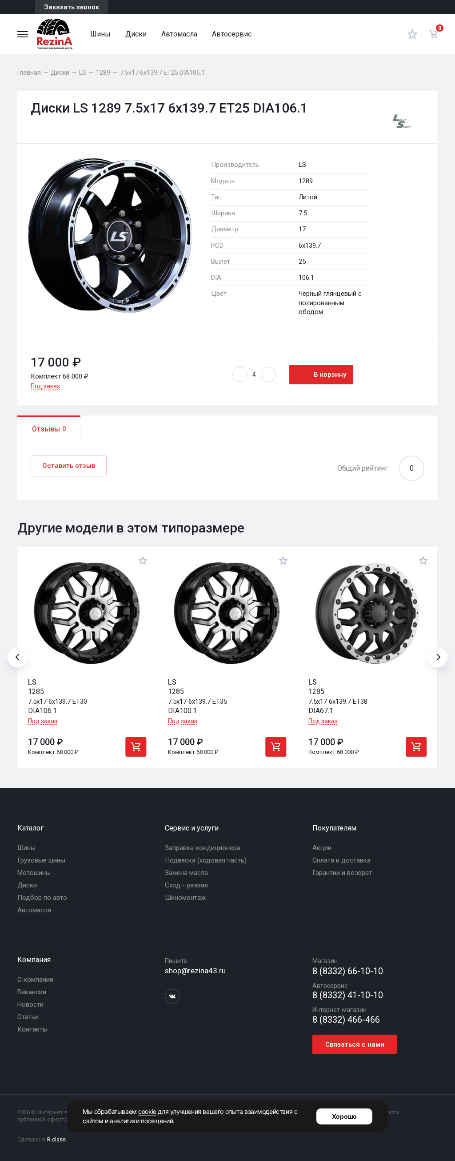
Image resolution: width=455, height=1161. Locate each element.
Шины (100, 34)
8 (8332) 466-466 (346, 1020)
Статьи (28, 1017)
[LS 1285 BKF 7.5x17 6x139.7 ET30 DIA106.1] (87, 613)
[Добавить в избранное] (143, 560)
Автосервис (231, 34)
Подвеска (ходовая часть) (206, 860)
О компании (35, 980)
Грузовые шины (41, 860)
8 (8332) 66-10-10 (347, 971)
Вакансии (31, 992)
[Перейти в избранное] (412, 34)
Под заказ (45, 386)
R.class (56, 1139)
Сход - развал (186, 885)
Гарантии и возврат (342, 873)
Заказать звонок (71, 7)
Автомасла (179, 34)
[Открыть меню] (22, 34)
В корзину (330, 375)
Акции (321, 848)
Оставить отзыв (68, 466)
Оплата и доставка (341, 860)
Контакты (32, 1029)
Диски (136, 34)
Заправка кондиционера (202, 848)
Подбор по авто (42, 898)
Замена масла (186, 873)
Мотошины (34, 873)
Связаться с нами (354, 1044)
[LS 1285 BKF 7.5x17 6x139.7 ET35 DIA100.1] (227, 613)
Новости (30, 1004)
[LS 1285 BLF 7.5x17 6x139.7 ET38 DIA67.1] (367, 613)
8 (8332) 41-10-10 (347, 995)
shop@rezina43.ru (195, 970)
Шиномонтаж (185, 898)
